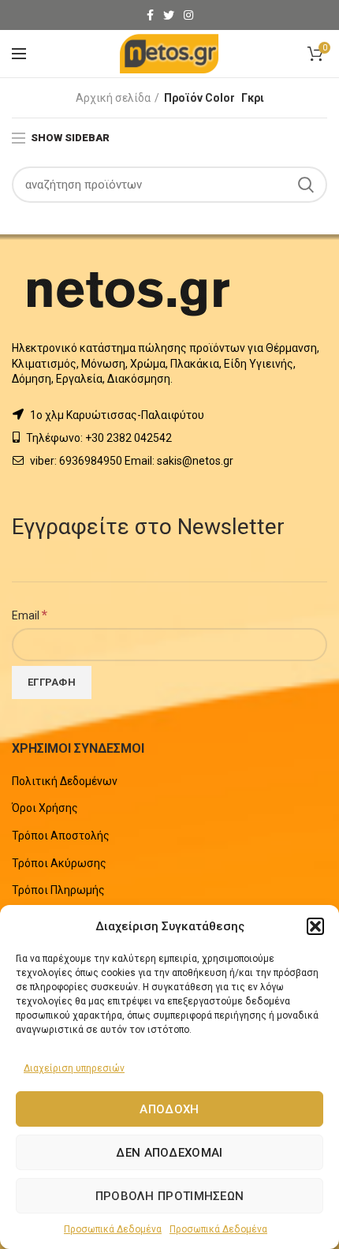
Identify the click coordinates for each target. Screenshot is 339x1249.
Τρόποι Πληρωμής (58, 890)
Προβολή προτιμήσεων (169, 1196)
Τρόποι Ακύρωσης (59, 863)
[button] (315, 926)
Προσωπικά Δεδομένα (113, 1229)
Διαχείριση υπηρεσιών (74, 1068)
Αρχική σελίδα (113, 98)
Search (306, 184)
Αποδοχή (169, 1109)
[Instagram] (188, 15)
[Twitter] (168, 15)
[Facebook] (150, 15)
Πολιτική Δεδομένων (64, 781)
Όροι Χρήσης (45, 808)
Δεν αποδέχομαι (169, 1153)
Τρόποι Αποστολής (61, 835)
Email (29, 615)
